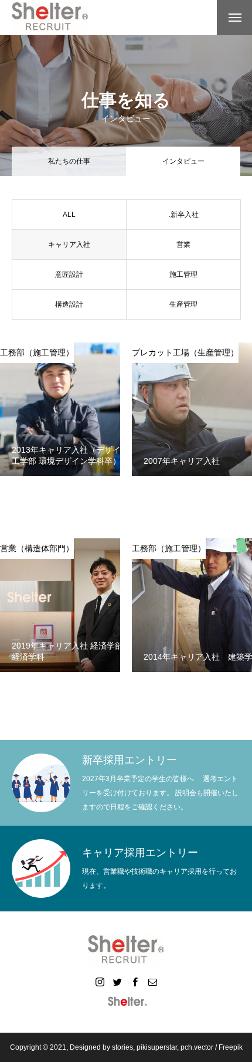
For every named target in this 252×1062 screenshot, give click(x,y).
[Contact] (152, 982)
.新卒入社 (184, 215)
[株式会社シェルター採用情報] (50, 17)
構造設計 (69, 304)
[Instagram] (99, 982)
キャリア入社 (69, 244)
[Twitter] (117, 982)
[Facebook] (135, 982)
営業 (183, 244)
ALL (69, 215)
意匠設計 (69, 274)
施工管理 (183, 274)
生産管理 (183, 304)
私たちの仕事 (69, 161)
